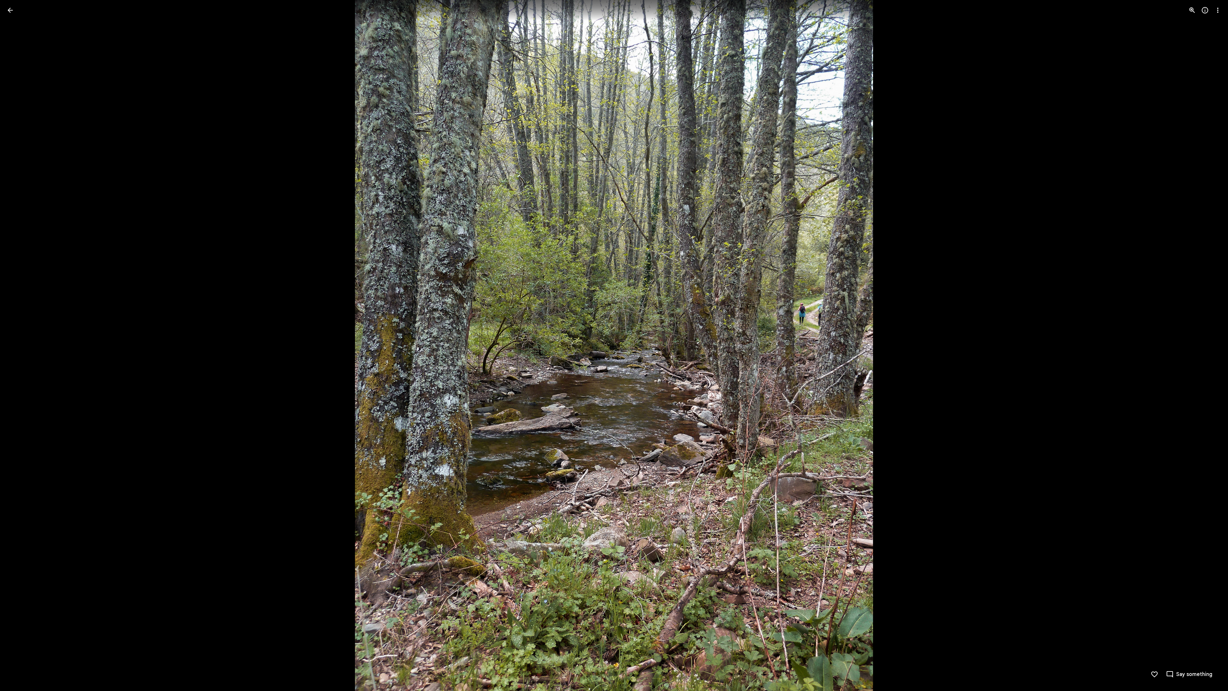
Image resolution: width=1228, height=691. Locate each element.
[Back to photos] (10, 10)
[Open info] (1205, 10)
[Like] (1154, 674)
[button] (18, 345)
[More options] (1217, 10)
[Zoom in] (1192, 10)
